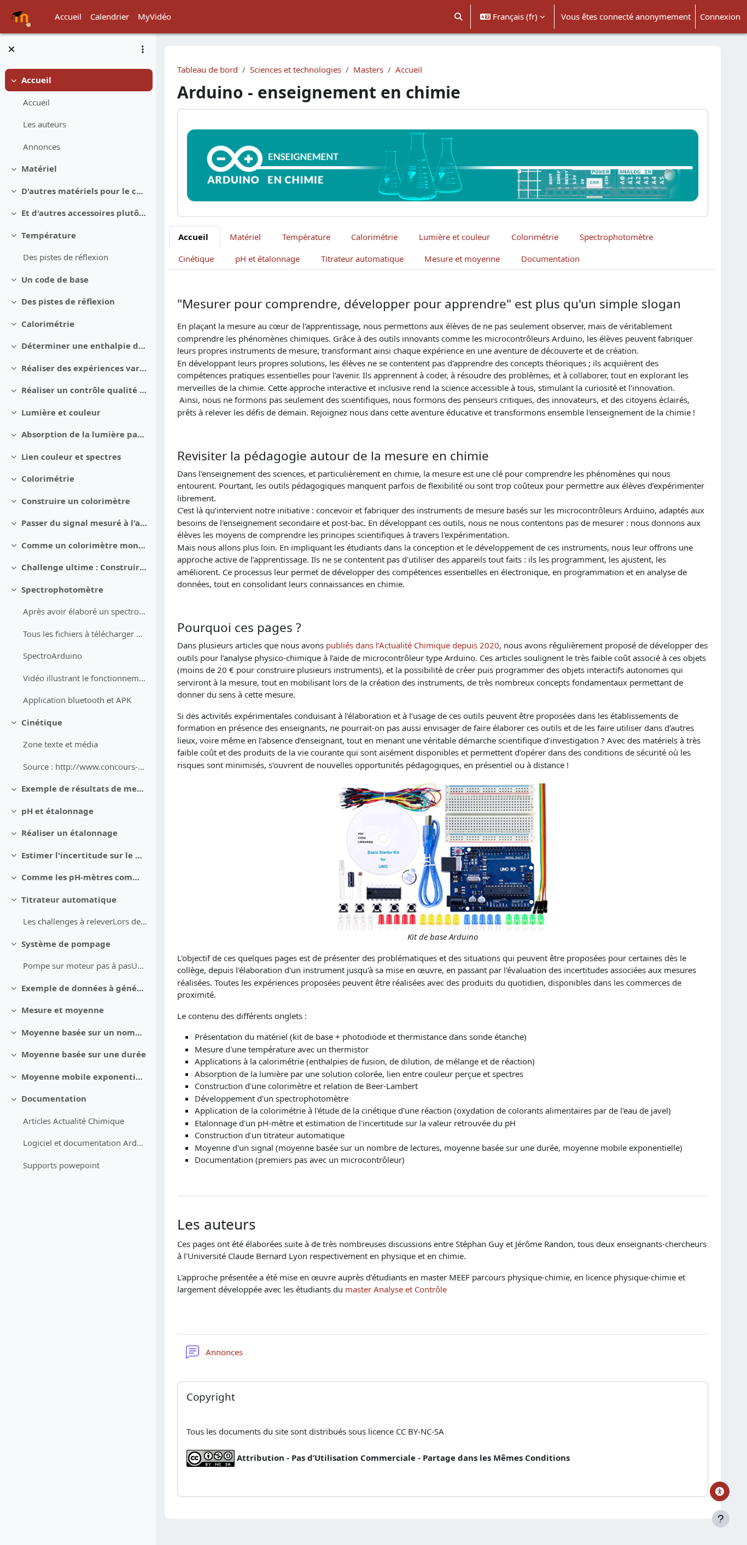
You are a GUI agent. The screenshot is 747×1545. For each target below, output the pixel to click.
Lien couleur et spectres (71, 456)
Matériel (39, 168)
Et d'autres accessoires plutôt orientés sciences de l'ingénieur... (84, 212)
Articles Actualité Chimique (73, 1120)
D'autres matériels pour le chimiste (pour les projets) (84, 190)
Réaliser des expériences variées (84, 367)
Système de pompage (65, 943)
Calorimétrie (47, 323)
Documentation (53, 1098)
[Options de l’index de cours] (142, 49)
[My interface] (720, 1491)
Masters (368, 69)
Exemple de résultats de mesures (84, 788)
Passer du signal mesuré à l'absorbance (84, 522)
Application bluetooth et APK (77, 699)
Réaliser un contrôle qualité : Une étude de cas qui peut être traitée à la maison (84, 389)
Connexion (720, 16)
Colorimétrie (47, 478)
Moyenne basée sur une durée (83, 1054)
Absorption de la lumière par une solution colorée (84, 434)
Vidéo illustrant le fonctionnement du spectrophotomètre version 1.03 (85, 677)
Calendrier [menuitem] (109, 16)
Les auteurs (44, 124)
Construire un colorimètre (75, 500)
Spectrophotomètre (62, 589)
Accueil (36, 79)
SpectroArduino (52, 655)
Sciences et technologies (295, 69)
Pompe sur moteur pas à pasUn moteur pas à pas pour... (85, 965)
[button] (459, 16)
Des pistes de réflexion (65, 256)
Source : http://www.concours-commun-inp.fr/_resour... (85, 766)
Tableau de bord (207, 69)
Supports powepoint (61, 1165)
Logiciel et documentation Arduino (85, 1142)
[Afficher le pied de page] (721, 1519)
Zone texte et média (60, 744)
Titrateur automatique (68, 899)
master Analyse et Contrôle (396, 1289)
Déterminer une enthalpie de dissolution (84, 345)
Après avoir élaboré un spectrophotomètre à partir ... (85, 611)
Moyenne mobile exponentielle (84, 1076)
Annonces (41, 146)
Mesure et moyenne (62, 1009)
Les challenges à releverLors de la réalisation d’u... (85, 921)
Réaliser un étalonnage (69, 832)
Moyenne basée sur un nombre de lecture (84, 1032)
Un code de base (55, 279)
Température (48, 235)
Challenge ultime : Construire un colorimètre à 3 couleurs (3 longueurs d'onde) (84, 566)
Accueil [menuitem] (68, 16)
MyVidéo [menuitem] (154, 16)
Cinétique (41, 722)
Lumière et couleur (61, 412)
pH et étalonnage (57, 810)
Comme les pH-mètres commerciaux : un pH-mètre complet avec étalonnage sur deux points (84, 876)
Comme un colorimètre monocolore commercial (84, 545)
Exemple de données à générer (84, 987)
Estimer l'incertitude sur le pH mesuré (84, 855)
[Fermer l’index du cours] (11, 49)
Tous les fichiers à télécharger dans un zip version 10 (85, 633)
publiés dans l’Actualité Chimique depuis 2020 (411, 645)
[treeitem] (77, 113)
